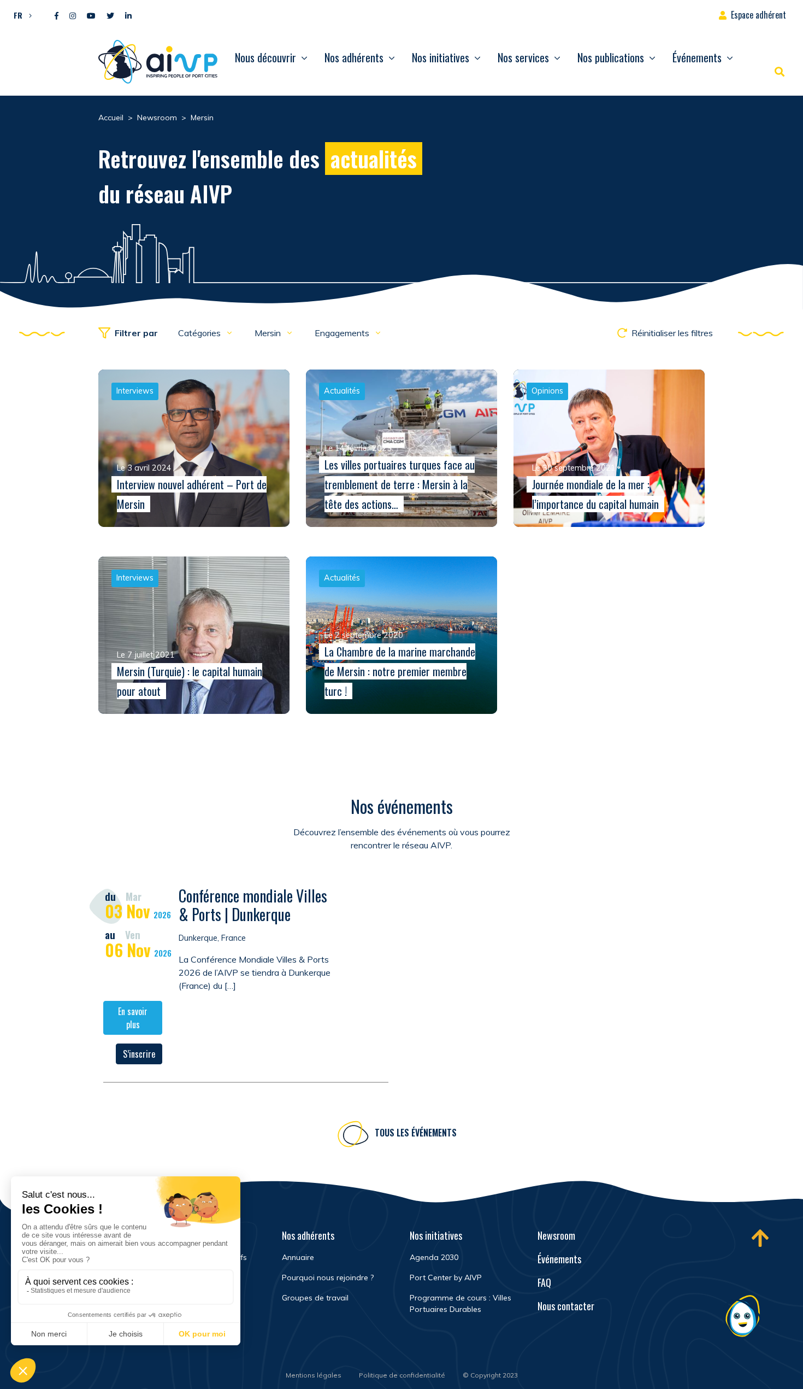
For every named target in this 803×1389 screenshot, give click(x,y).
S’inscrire (139, 1053)
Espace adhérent (758, 14)
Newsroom (556, 1235)
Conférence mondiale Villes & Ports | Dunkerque (253, 904)
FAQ (544, 1282)
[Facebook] (56, 16)
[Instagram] (72, 16)
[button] (20, 15)
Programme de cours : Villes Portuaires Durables (460, 1303)
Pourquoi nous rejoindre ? (328, 1277)
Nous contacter (566, 1306)
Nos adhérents (353, 57)
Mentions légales (313, 1375)
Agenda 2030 (434, 1257)
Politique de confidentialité (402, 1375)
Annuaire (298, 1257)
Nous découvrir (265, 57)
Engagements (343, 332)
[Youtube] (91, 16)
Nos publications (610, 57)
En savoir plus (132, 1018)
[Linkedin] (128, 16)
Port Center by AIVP (446, 1277)
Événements (697, 57)
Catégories (200, 332)
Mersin (269, 332)
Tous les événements (416, 1132)
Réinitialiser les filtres (672, 332)
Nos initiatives (440, 57)
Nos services (523, 57)
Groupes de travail (315, 1298)
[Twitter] (110, 16)
